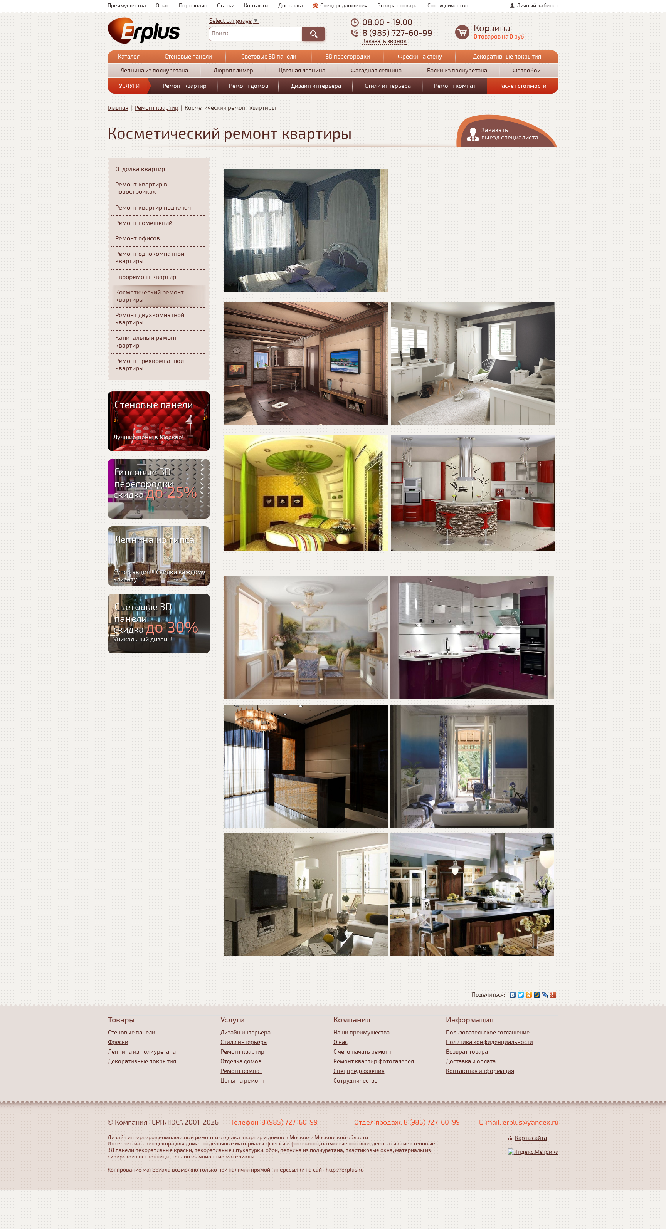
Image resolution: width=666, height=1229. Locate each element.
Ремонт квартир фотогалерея (373, 1061)
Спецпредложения (344, 5)
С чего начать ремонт (362, 1051)
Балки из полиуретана (457, 70)
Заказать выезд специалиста (509, 133)
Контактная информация (480, 1071)
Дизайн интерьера (316, 85)
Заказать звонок (384, 41)
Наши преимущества (361, 1032)
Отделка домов (240, 1061)
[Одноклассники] (529, 995)
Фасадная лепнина (376, 70)
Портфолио (193, 5)
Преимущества (127, 5)
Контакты (256, 5)
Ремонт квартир (185, 85)
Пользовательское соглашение (488, 1032)
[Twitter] (521, 995)
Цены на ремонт (242, 1080)
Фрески (118, 1042)
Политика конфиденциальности (489, 1042)
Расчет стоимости (522, 85)
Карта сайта (531, 1138)
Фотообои (527, 70)
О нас (162, 5)
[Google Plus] (553, 995)
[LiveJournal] (545, 995)
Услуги (129, 85)
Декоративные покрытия (507, 56)
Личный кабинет (537, 5)
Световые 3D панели (268, 56)
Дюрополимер (233, 70)
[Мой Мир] (537, 995)
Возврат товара (397, 5)
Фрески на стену (420, 56)
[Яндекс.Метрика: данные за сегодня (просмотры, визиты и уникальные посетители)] (533, 1151)
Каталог (129, 56)
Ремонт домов (248, 85)
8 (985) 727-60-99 (397, 33)
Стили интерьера (388, 85)
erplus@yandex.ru (530, 1122)
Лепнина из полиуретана (154, 70)
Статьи (225, 5)
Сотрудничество (447, 5)
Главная (118, 107)
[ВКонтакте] (513, 995)
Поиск (220, 33)
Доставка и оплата (471, 1061)
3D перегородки (348, 56)
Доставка (290, 5)
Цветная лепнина (302, 70)
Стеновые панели (188, 56)
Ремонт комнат (455, 85)
